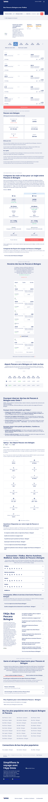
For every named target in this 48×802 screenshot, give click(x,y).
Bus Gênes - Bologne (7, 736)
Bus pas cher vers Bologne (29, 755)
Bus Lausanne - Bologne (36, 723)
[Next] (42, 44)
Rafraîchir (23, 277)
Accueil (4, 755)
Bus (9, 755)
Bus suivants (29, 352)
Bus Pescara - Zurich (6, 717)
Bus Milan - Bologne (6, 723)
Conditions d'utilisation (29, 798)
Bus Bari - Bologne (21, 728)
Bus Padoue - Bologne (36, 736)
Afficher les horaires (14, 137)
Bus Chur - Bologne (21, 733)
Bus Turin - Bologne (21, 730)
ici (34, 356)
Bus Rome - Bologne (6, 725)
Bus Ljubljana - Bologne (36, 728)
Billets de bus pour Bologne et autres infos (13, 704)
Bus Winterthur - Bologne (22, 738)
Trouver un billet (13, 122)
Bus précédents (19, 352)
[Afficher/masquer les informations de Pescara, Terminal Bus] (43, 687)
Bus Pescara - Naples (7, 720)
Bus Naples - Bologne (36, 725)
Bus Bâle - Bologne (21, 725)
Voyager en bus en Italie (16, 755)
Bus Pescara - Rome (35, 717)
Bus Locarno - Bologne (22, 736)
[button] (28, 13)
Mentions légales (18, 798)
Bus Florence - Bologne (36, 730)
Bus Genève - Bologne (21, 720)
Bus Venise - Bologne (7, 728)
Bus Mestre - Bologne (7, 738)
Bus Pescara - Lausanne (22, 717)
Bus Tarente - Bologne (36, 733)
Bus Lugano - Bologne (7, 733)
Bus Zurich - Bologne (21, 723)
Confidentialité (39, 798)
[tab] (10, 47)
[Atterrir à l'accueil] (5, 1)
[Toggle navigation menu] (44, 1)
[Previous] (6, 377)
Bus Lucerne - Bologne (7, 730)
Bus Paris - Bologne (35, 720)
